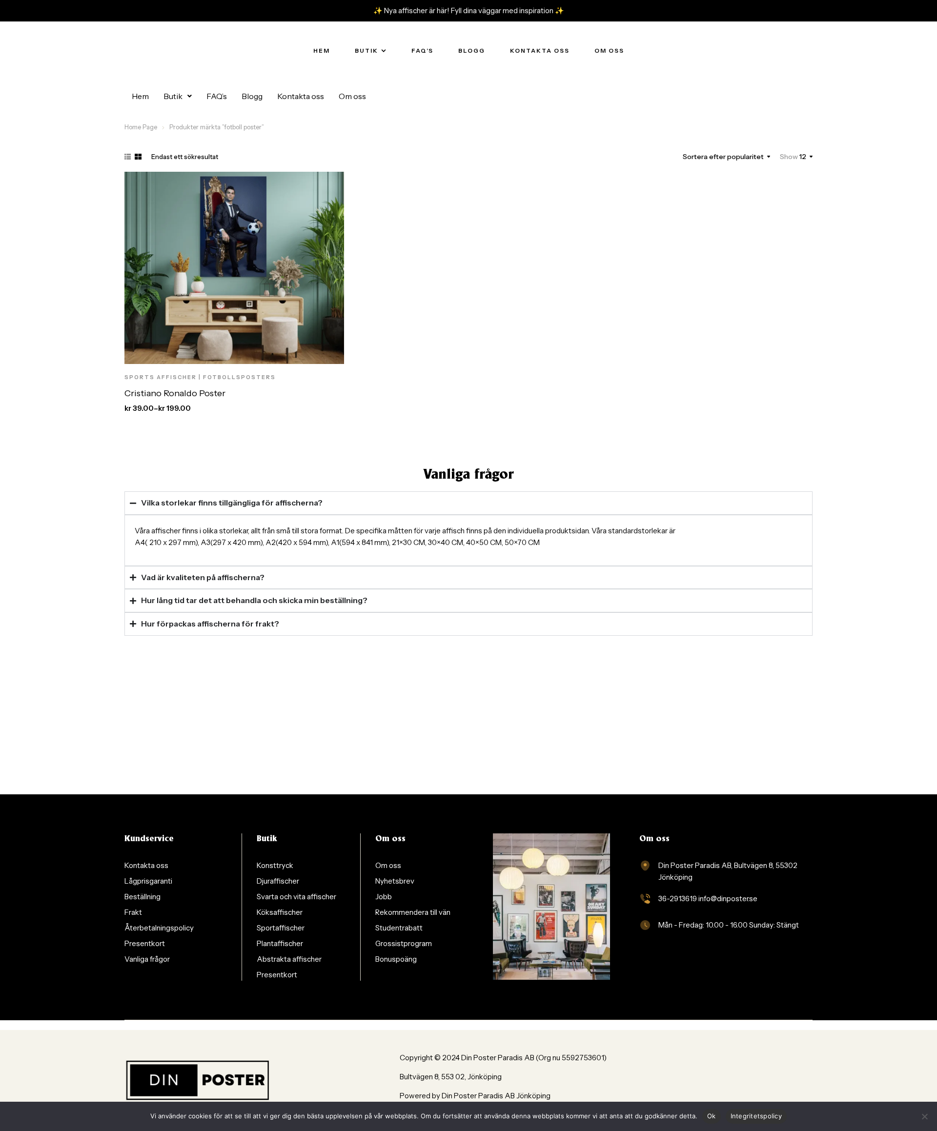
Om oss (352, 96)
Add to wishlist (268, 353)
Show (789, 156)
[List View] (127, 157)
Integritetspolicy (756, 1116)
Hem (140, 96)
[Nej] (925, 1116)
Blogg (252, 96)
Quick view (290, 353)
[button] (177, 96)
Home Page (140, 127)
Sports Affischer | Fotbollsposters (200, 377)
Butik (173, 96)
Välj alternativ (226, 353)
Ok (711, 1116)
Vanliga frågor (468, 475)
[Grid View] (138, 157)
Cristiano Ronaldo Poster (174, 393)
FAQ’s (216, 96)
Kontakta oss (300, 96)
